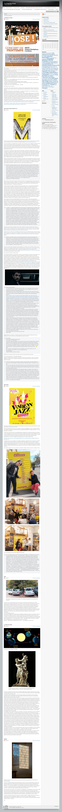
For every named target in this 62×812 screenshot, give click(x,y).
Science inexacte (46, 21)
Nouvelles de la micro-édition (49, 79)
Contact (57, 9)
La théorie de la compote (52, 73)
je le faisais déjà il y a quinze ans (30, 357)
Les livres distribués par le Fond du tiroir (50, 7)
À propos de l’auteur (9, 7)
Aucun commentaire (37, 19)
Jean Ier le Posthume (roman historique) (50, 69)
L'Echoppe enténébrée (49, 72)
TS (55, 84)
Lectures (45, 75)
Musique (55, 78)
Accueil (4, 8)
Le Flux (51, 74)
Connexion (45, 92)
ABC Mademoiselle (48, 53)
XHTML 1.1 (19, 807)
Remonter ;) (56, 806)
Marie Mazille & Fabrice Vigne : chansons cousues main (34, 7)
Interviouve (53, 67)
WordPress (6, 807)
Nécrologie (45, 81)
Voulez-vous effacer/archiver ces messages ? (48, 86)
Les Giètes (50, 76)
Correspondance (53, 61)
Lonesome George (47, 78)
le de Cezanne (24, 262)
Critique (44, 63)
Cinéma (50, 60)
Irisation (5, 739)
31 (57, 47)
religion (48, 83)
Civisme (45, 61)
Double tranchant (51, 63)
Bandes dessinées (47, 57)
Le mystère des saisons (8, 624)
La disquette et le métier (8, 17)
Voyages (45, 88)
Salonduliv (54, 83)
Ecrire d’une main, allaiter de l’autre (27, 9)
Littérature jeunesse (48, 77)
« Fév (43, 49)
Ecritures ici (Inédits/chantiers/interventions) (52, 64)
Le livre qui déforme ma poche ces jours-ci (40, 9)
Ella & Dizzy (6, 384)
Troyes (52, 84)
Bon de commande (51, 9)
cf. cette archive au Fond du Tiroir (9, 693)
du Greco (31, 261)
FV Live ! (48, 68)
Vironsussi (45, 85)
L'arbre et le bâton (51, 71)
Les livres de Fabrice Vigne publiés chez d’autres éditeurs (11, 9)
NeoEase (14, 807)
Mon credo (22, 7)
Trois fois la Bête (46, 18)
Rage (5, 576)
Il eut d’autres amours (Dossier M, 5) (10, 108)
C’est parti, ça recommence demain (49, 22)
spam (49, 84)
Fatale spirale (45, 66)
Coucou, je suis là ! (16, 7)
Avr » (57, 49)
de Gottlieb (36, 259)
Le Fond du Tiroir (10, 3)
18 (43, 46)
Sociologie (45, 84)
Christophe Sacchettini (47, 27)
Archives (43, 119)
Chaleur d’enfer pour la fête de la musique (50, 23)
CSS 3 (23, 807)
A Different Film (45, 19)
